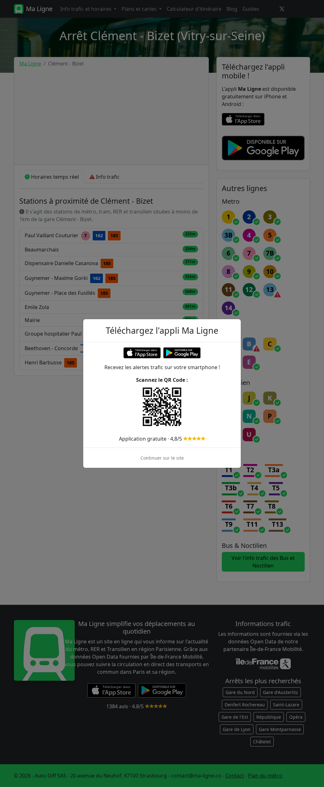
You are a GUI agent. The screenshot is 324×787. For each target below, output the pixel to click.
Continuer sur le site (162, 458)
